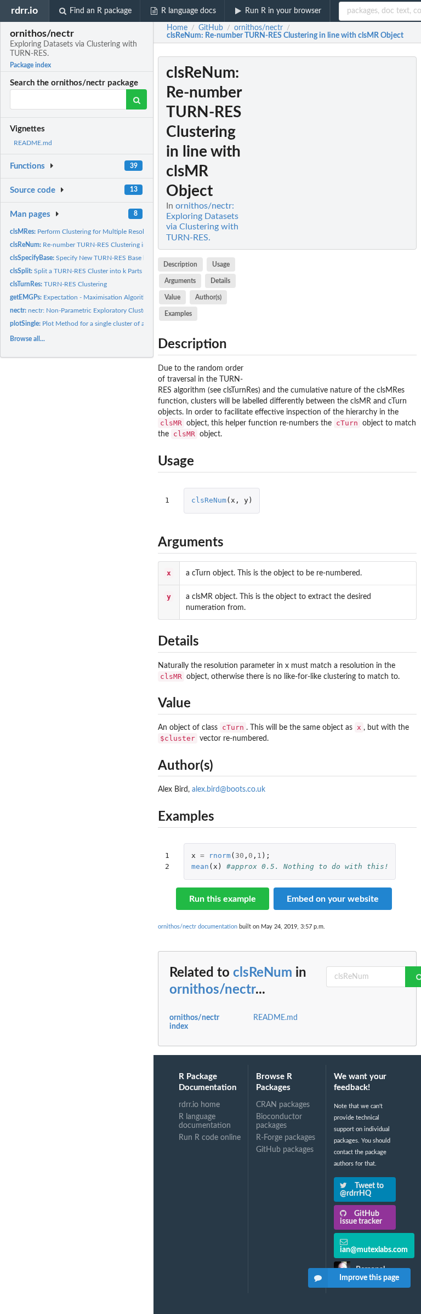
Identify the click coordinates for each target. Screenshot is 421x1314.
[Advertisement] (334, 220)
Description (180, 264)
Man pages (30, 214)
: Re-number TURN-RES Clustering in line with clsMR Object (285, 35)
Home (177, 28)
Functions (27, 166)
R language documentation (205, 1121)
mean (200, 866)
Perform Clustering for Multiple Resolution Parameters (101, 231)
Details (220, 281)
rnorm (220, 855)
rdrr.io (24, 10)
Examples (178, 313)
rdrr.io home (199, 1105)
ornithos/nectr (212, 989)
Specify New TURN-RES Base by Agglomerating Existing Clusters (126, 258)
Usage (221, 264)
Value (172, 297)
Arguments (180, 281)
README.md (33, 143)
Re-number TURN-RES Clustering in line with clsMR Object (112, 244)
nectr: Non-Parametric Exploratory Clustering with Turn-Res (104, 310)
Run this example (222, 899)
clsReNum (208, 500)
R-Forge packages (285, 1138)
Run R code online (210, 1138)
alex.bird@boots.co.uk (228, 789)
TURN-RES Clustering (58, 284)
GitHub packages (285, 1150)
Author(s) (208, 297)
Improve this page (369, 1278)
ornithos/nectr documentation (197, 927)
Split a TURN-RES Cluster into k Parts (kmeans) (89, 271)
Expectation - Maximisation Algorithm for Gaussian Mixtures (113, 297)
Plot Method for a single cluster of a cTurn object (96, 323)
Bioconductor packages (279, 1121)
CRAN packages (283, 1105)
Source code (32, 190)
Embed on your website (333, 899)
